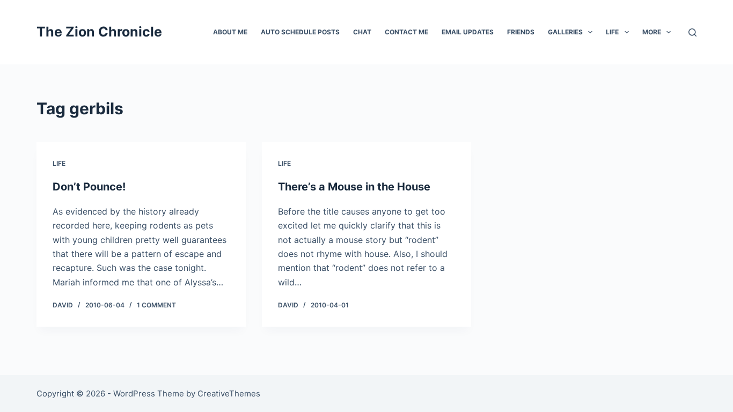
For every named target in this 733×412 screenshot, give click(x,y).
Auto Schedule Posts (300, 32)
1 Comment (156, 305)
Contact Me (406, 32)
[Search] (692, 32)
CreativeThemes (228, 393)
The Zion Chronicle (99, 32)
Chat (362, 32)
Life (612, 32)
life (59, 163)
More (651, 32)
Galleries (565, 32)
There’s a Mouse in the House (354, 186)
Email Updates (468, 32)
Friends (520, 32)
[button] (590, 32)
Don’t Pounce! (89, 186)
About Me (230, 32)
